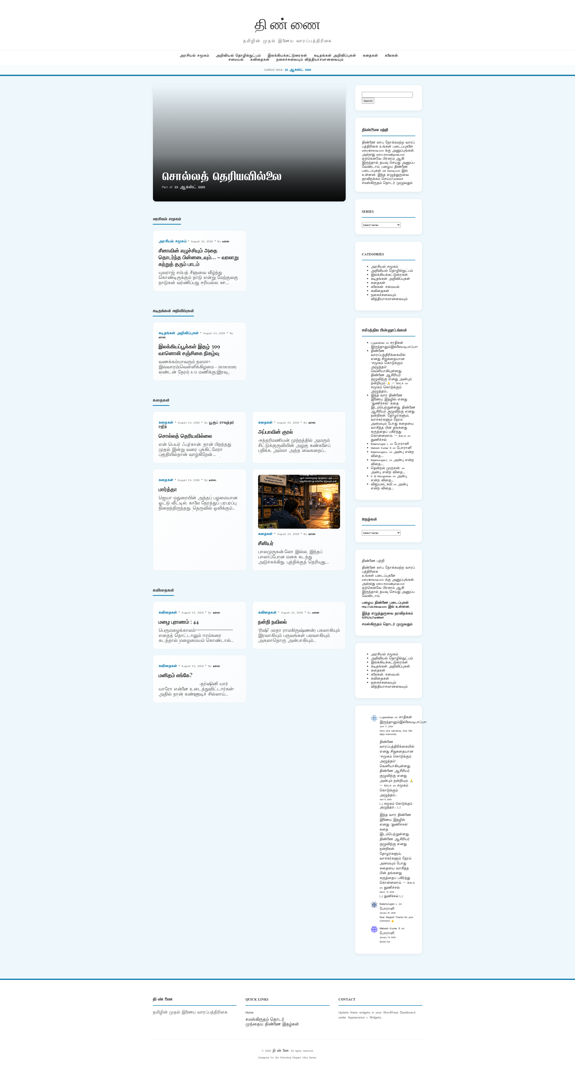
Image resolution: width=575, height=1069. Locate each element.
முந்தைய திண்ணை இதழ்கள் (272, 1024)
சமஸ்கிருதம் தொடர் (264, 1020)
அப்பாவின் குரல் (275, 431)
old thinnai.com (391, 170)
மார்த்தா (168, 489)
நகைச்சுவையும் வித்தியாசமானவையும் (309, 59)
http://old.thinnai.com (374, 606)
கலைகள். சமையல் (385, 287)
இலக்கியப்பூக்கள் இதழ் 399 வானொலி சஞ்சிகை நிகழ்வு (189, 349)
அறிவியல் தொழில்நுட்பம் (238, 55)
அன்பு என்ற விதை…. (388, 472)
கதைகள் (370, 55)
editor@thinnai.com (373, 150)
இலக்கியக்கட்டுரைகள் (287, 55)
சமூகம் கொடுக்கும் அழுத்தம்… (386, 389)
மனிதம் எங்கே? (175, 674)
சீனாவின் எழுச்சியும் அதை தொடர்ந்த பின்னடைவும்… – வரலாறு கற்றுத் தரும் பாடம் (199, 257)
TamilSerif (378, 617)
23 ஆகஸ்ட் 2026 (298, 69)
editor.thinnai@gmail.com (390, 154)
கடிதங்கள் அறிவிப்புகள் (335, 55)
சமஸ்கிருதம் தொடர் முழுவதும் (387, 624)
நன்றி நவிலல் (272, 621)
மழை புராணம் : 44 (179, 621)
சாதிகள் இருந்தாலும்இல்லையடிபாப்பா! (394, 344)
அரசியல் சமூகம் (194, 55)
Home (249, 1012)
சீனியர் (266, 542)
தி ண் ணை (288, 23)
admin (225, 241)
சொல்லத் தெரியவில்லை (221, 177)
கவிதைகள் (260, 59)
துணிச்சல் (379, 439)
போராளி (401, 444)
